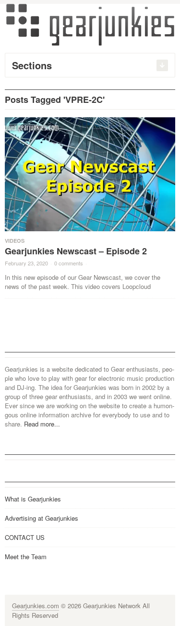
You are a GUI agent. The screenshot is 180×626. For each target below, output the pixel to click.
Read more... (42, 423)
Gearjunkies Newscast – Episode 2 (76, 251)
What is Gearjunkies (33, 498)
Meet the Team (26, 556)
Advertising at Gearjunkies (41, 518)
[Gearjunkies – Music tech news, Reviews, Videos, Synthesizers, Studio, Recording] (90, 24)
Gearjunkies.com (35, 605)
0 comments (68, 263)
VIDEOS (14, 240)
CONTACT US (25, 537)
